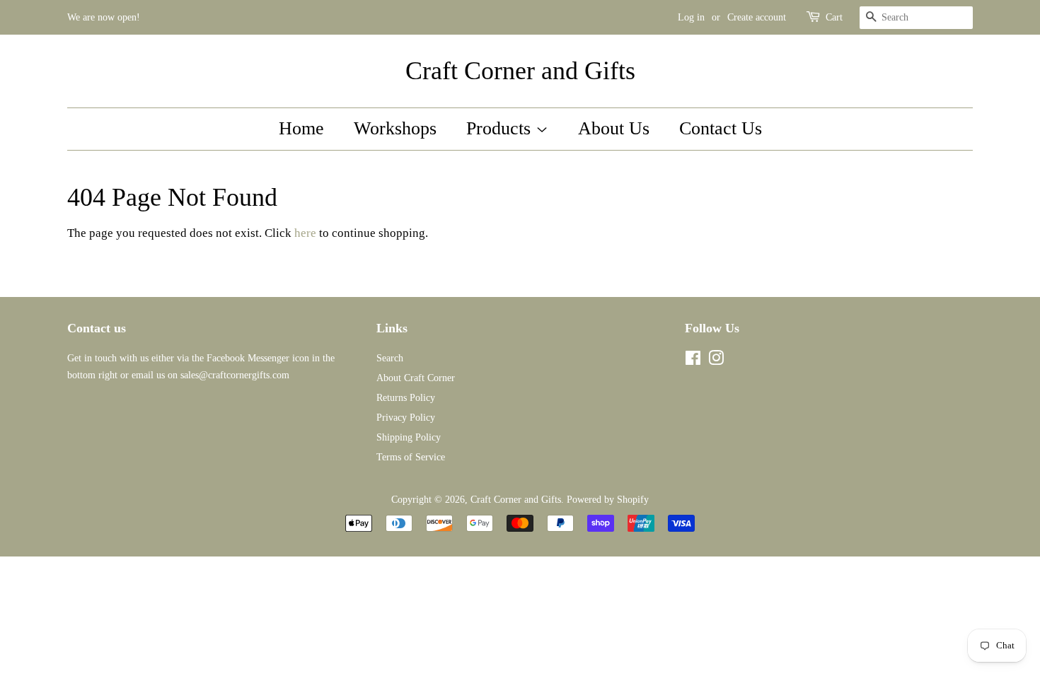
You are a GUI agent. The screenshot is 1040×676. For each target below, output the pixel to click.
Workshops (395, 128)
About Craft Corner (415, 377)
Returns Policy (405, 397)
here (305, 233)
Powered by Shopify (608, 499)
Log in (691, 17)
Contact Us (720, 128)
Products (501, 128)
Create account (756, 17)
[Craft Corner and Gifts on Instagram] (716, 360)
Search (389, 357)
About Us (613, 128)
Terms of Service (410, 456)
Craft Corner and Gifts (520, 71)
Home (301, 128)
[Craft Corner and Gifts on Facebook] (693, 360)
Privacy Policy (405, 417)
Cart (834, 17)
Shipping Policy (408, 437)
